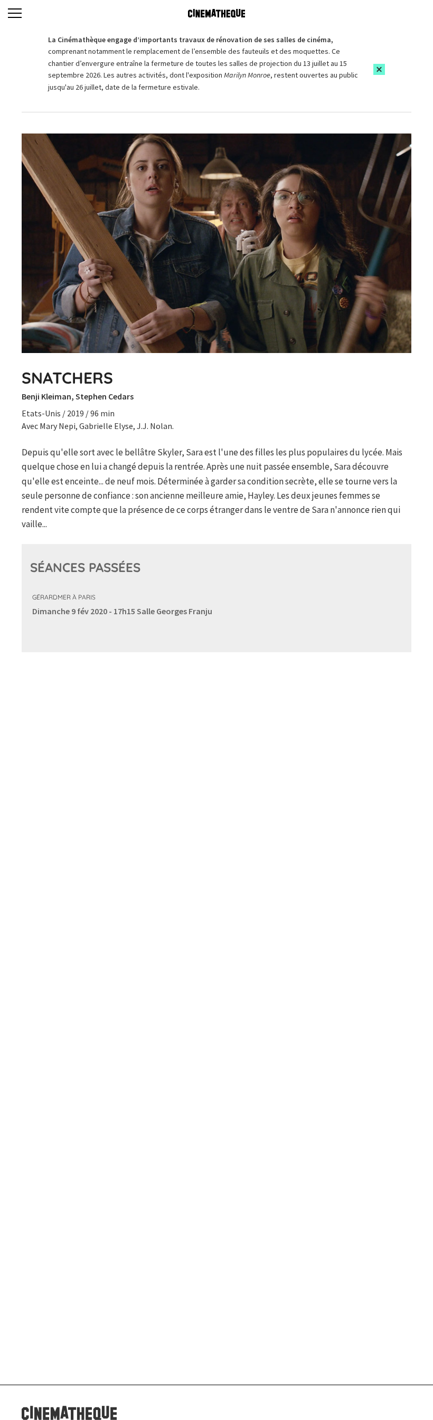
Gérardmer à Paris (64, 597)
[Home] (216, 13)
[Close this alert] (379, 69)
